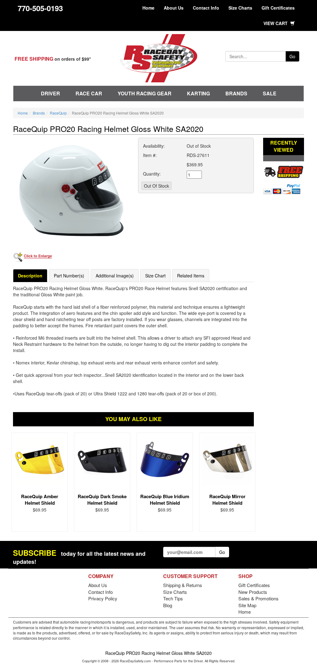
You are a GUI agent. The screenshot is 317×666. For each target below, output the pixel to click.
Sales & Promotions (258, 598)
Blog (167, 605)
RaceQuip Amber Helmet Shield (39, 499)
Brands (236, 93)
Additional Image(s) (115, 275)
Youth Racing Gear (145, 93)
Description (30, 275)
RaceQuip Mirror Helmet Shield (227, 499)
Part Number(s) (69, 275)
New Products (252, 592)
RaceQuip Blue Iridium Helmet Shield (164, 499)
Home (148, 8)
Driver (50, 93)
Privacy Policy (102, 598)
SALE (269, 93)
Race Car (89, 93)
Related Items (190, 275)
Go (292, 56)
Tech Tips (173, 598)
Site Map (247, 605)
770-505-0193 (40, 8)
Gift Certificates (278, 8)
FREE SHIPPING (34, 58)
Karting (198, 93)
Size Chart (155, 275)
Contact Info (206, 8)
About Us (174, 8)
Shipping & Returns (182, 585)
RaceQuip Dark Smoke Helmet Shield (102, 499)
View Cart (276, 23)
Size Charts (240, 8)
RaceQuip (58, 112)
